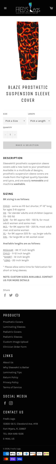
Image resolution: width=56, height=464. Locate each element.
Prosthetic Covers (13, 321)
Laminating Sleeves (14, 326)
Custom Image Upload (15, 341)
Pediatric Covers (12, 331)
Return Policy (10, 377)
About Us (8, 362)
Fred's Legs (15, 448)
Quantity (7, 127)
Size (5, 114)
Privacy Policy (10, 382)
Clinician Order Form (15, 346)
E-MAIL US (8, 438)
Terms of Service (12, 387)
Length (31, 114)
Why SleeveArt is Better (16, 367)
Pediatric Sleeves (12, 336)
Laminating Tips (12, 372)
